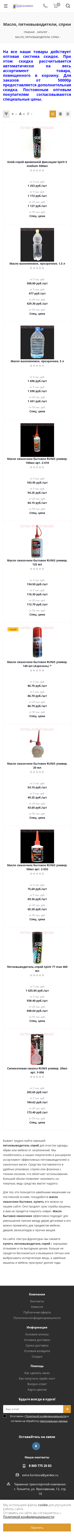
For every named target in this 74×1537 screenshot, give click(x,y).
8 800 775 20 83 (40, 1466)
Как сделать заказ (37, 1373)
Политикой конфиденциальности (46, 1416)
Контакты (37, 1301)
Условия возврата (37, 1351)
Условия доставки (37, 1340)
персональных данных (54, 1421)
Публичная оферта (37, 1312)
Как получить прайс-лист (37, 1378)
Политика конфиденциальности (37, 1318)
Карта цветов (37, 1389)
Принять (37, 1527)
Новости (37, 1307)
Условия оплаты (37, 1334)
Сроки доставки (37, 1345)
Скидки (37, 1356)
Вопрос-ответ (37, 1384)
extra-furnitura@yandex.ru (40, 1475)
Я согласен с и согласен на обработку (39, 1418)
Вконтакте (36, 1446)
